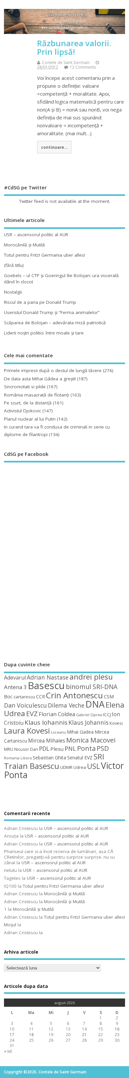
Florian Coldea (57, 714)
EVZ (32, 713)
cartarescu (24, 697)
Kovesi (116, 723)
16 (117, 1029)
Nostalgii (13, 292)
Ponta (86, 748)
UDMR (66, 767)
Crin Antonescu (74, 695)
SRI (99, 756)
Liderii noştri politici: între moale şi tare (44, 333)
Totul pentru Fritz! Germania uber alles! (44, 255)
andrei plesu (91, 677)
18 (31, 1034)
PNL (70, 748)
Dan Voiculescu (25, 705)
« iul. (8, 1051)
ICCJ (107, 714)
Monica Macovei (90, 740)
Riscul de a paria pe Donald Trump (40, 302)
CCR (40, 696)
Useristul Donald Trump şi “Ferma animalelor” (52, 312)
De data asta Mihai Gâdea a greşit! (40, 379)
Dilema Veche (66, 705)
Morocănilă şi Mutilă (24, 245)
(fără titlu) (14, 265)
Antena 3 (15, 687)
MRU (8, 749)
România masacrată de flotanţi (36, 395)
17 (12, 1034)
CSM (109, 696)
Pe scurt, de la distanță (28, 403)
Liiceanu (58, 732)
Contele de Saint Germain (66, 62)
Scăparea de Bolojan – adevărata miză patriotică (55, 323)
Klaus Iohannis (45, 722)
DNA (95, 704)
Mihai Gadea (80, 732)
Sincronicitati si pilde (25, 387)
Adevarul (15, 677)
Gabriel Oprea (89, 714)
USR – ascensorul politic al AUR (36, 235)
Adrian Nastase (47, 677)
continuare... (54, 147)
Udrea (79, 767)
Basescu (46, 685)
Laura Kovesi (27, 730)
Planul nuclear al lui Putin (30, 419)
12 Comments (83, 67)
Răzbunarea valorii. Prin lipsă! (74, 47)
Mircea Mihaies (46, 740)
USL (93, 766)
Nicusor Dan (26, 749)
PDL (44, 748)
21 (84, 1034)
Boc (8, 696)
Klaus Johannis (88, 722)
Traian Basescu (31, 765)
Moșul (10, 925)
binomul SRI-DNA (91, 686)
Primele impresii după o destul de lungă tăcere (53, 370)
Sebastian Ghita (49, 757)
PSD (103, 748)
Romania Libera (18, 758)
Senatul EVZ (80, 757)
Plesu (57, 748)
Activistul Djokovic (22, 411)
